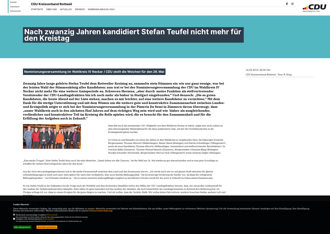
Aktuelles (66, 9)
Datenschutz (15, 11)
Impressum (14, 6)
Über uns (51, 9)
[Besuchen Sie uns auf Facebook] (287, 4)
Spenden (80, 9)
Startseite (37, 9)
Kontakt (13, 2)
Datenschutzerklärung (100, 210)
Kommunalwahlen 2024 (101, 9)
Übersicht (52, 214)
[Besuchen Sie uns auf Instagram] (292, 4)
